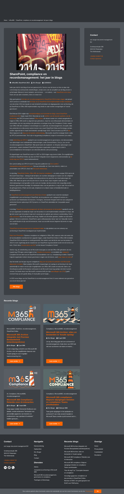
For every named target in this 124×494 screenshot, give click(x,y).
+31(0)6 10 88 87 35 (96, 56)
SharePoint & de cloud (63, 92)
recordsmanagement (29, 329)
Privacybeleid (98, 449)
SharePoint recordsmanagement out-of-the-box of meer (28, 195)
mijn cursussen (14, 216)
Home (5, 20)
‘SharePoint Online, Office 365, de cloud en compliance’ (34, 173)
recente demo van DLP (28, 245)
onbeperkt (65, 252)
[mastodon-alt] (9, 467)
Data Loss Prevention (16, 235)
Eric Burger (37, 83)
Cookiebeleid (98, 452)
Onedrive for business (44, 252)
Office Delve (39, 118)
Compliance (50, 329)
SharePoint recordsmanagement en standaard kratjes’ (27, 228)
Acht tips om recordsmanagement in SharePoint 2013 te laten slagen (43, 99)
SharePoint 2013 (24, 83)
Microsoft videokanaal (40, 168)
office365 (11, 20)
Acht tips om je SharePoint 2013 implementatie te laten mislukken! (50, 101)
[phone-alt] (13, 467)
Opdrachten (37, 449)
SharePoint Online (12, 331)
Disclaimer (97, 455)
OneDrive (19, 329)
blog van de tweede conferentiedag (34, 133)
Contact (36, 458)
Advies (36, 467)
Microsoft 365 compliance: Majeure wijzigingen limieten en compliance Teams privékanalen (75, 465)
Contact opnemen (95, 58)
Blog (35, 455)
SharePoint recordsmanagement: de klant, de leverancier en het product (39, 209)
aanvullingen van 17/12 (58, 271)
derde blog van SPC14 (20, 140)
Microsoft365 (11, 329)
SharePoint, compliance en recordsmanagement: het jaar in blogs (34, 20)
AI (7, 394)
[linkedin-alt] (5, 467)
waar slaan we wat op (65, 257)
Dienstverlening (39, 446)
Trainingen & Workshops (42, 480)
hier (69, 130)
